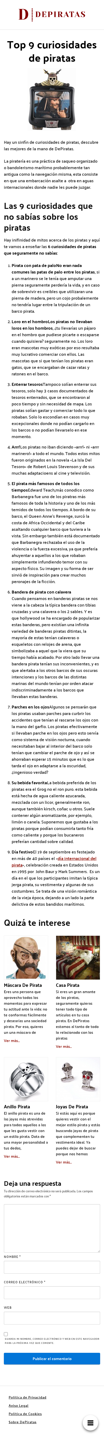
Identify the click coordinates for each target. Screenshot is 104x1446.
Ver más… (12, 1040)
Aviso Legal (19, 1405)
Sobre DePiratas (23, 1422)
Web (8, 1307)
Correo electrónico (24, 1282)
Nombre (12, 1256)
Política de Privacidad (27, 1397)
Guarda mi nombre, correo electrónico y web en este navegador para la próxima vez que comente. (52, 1341)
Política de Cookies (25, 1413)
